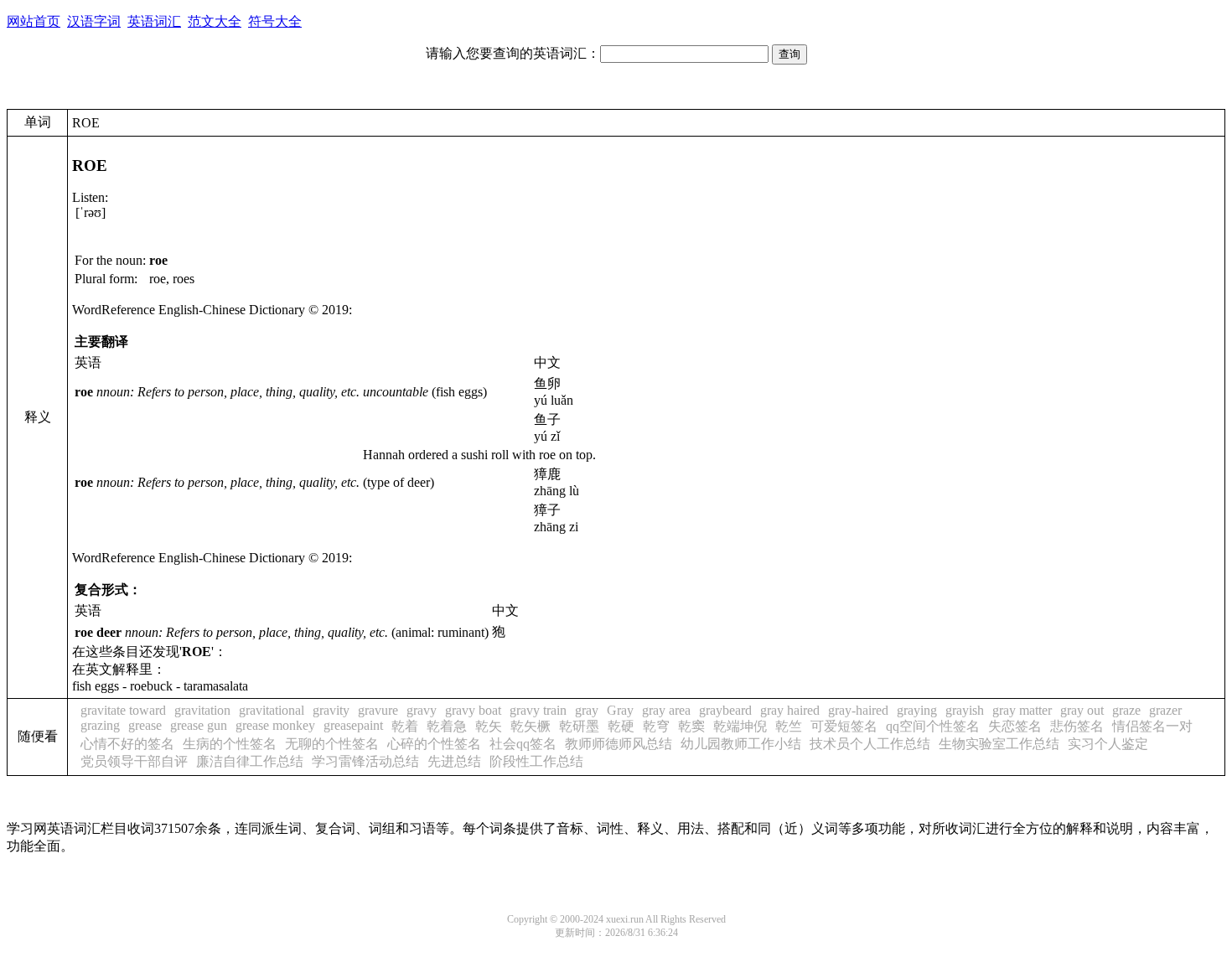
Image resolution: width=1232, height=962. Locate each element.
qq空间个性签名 (933, 726)
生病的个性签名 (230, 744)
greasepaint (353, 725)
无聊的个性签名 (332, 744)
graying (917, 710)
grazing (100, 725)
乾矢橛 (530, 726)
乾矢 (488, 726)
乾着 (404, 726)
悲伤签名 (1077, 726)
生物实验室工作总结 (999, 744)
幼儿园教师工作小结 (741, 744)
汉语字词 (94, 21)
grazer (1165, 710)
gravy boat (473, 710)
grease (145, 725)
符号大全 (275, 21)
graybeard (725, 710)
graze (1126, 710)
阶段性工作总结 (536, 761)
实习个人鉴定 (1108, 744)
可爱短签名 (843, 726)
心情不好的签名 (127, 744)
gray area (666, 710)
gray (586, 710)
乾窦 (691, 726)
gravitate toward (123, 710)
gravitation (202, 710)
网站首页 (33, 21)
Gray (620, 710)
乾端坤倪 (740, 726)
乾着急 (447, 726)
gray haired (790, 710)
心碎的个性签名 (434, 744)
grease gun (198, 725)
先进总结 (454, 761)
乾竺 (788, 726)
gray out (1082, 710)
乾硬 (621, 726)
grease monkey (275, 725)
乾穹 (656, 726)
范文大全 (214, 21)
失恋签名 (1015, 726)
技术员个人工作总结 (870, 744)
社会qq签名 (522, 744)
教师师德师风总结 (618, 744)
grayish (964, 710)
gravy (421, 710)
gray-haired (858, 710)
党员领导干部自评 (134, 761)
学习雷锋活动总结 (365, 761)
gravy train (538, 710)
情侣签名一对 (1152, 726)
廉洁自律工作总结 (249, 761)
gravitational (271, 710)
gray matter (1022, 710)
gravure (378, 710)
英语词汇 (154, 21)
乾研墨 (579, 726)
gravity (331, 710)
